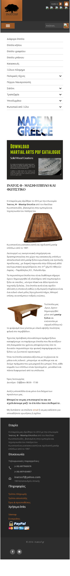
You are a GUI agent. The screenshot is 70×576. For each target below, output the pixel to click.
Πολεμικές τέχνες (16, 75)
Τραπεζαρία (13, 94)
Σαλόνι (10, 88)
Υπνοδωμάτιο (14, 100)
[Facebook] (12, 551)
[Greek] (48, 7)
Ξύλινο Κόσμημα (16, 69)
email (35, 409)
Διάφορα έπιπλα (15, 38)
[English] (53, 7)
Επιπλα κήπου (14, 45)
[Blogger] (19, 551)
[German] (62, 7)
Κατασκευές (13, 63)
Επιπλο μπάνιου (15, 57)
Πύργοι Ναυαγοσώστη (19, 82)
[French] (58, 7)
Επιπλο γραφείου (16, 51)
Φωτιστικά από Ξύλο (18, 106)
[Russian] (67, 7)
